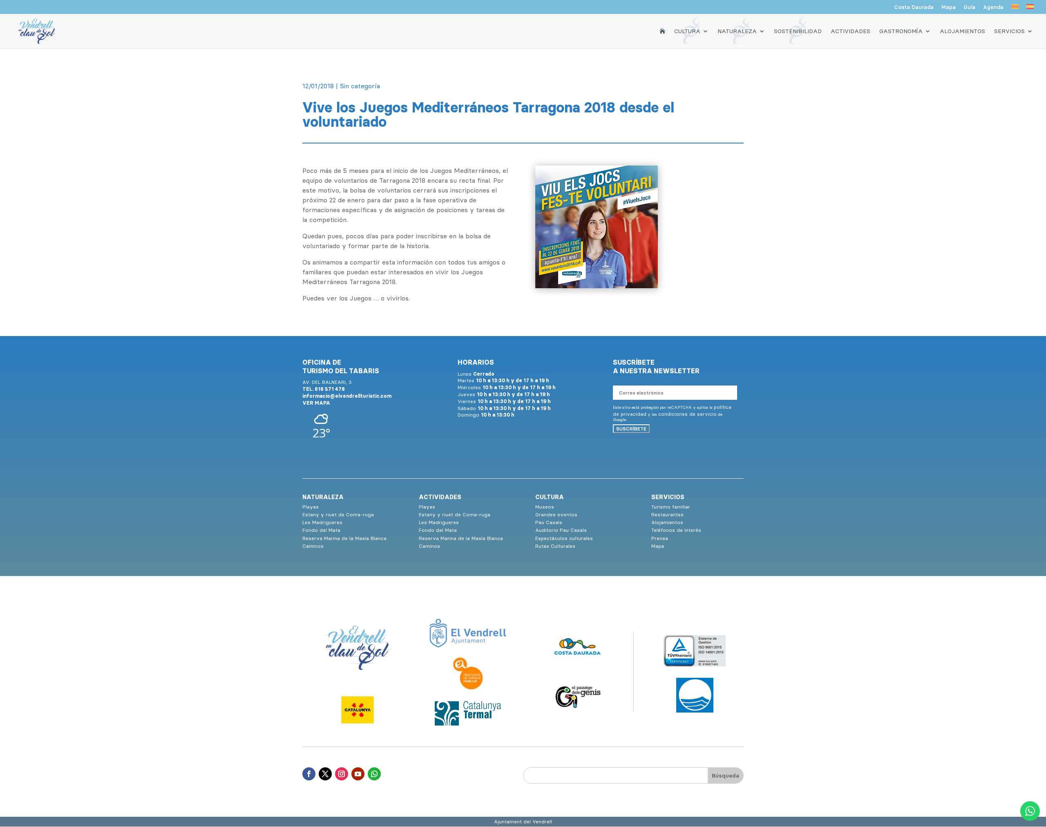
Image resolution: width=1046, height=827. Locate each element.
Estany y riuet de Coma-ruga (338, 514)
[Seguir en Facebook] (308, 773)
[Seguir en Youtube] (357, 773)
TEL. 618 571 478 (323, 389)
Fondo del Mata (321, 530)
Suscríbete (631, 429)
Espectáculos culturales (564, 538)
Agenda (993, 7)
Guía (969, 7)
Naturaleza (737, 31)
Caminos (313, 546)
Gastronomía (901, 31)
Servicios (1009, 31)
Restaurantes (667, 514)
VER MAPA (316, 403)
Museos (544, 507)
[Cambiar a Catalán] (1015, 9)
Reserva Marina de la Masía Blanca (344, 538)
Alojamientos (962, 31)
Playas (310, 507)
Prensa (659, 538)
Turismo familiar (670, 507)
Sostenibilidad (798, 31)
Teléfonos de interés (676, 530)
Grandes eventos (556, 514)
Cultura (687, 31)
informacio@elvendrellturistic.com (346, 396)
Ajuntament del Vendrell (523, 821)
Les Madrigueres (322, 522)
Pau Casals (548, 522)
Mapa (948, 7)
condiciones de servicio (687, 414)
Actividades (850, 31)
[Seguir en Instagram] (341, 773)
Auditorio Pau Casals (561, 530)
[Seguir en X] (325, 773)
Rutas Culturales (555, 546)
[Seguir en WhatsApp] (374, 773)
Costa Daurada (914, 7)
